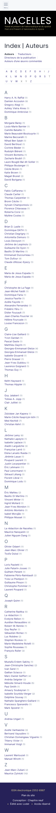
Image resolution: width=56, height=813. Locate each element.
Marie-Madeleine (17, 643)
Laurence (15, 366)
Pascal (11, 341)
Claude (12, 194)
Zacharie (13, 158)
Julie (15, 568)
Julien (15, 535)
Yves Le (14, 578)
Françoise (13, 449)
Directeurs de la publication (20, 57)
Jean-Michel (14, 291)
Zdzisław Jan (16, 413)
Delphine (13, 697)
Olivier (12, 546)
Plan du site (28, 795)
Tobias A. (13, 398)
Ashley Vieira (15, 108)
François (12, 650)
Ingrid (12, 503)
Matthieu (13, 344)
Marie (20, 133)
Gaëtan (13, 672)
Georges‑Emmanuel (19, 352)
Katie (11, 172)
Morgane (13, 122)
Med (11, 420)
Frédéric (11, 309)
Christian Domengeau (21, 737)
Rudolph (13, 151)
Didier (13, 312)
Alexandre (16, 305)
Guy (11, 395)
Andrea (12, 718)
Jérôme (16, 244)
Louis (12, 240)
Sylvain (16, 204)
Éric (12, 467)
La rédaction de (18, 528)
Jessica (12, 298)
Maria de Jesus (17, 273)
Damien (14, 101)
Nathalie (14, 438)
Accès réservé (42, 803)
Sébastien (14, 632)
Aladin (14, 445)
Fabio (13, 190)
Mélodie (17, 683)
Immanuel (13, 744)
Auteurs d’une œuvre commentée (23, 61)
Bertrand (15, 733)
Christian (15, 233)
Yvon (11, 337)
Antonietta (15, 237)
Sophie (14, 647)
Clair (11, 402)
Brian (12, 226)
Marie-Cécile (20, 417)
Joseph (12, 600)
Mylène (12, 215)
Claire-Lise (15, 334)
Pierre (12, 359)
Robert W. (14, 625)
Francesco (16, 704)
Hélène (13, 319)
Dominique (16, 111)
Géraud (12, 474)
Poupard (13, 460)
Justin (15, 463)
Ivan (10, 668)
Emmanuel (17, 254)
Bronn (11, 201)
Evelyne (12, 618)
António (14, 510)
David (13, 144)
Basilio (14, 251)
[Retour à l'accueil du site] (28, 23)
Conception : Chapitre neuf (28, 800)
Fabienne (18, 575)
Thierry (12, 740)
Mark (12, 707)
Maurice (15, 531)
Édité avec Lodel (19, 803)
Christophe (16, 585)
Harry (14, 97)
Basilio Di (14, 496)
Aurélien (15, 622)
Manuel (12, 758)
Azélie (12, 301)
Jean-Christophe (19, 665)
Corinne (12, 147)
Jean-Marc (14, 550)
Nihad (13, 140)
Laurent (13, 589)
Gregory (12, 104)
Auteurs (9, 54)
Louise (14, 323)
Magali (12, 176)
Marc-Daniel (15, 675)
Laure (19, 161)
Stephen (13, 640)
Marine (14, 137)
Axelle (14, 730)
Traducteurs (24, 54)
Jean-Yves (15, 362)
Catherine (14, 611)
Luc (11, 636)
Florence (15, 208)
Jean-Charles (16, 316)
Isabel (12, 513)
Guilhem (13, 571)
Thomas (15, 197)
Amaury (15, 690)
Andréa (13, 679)
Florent (11, 477)
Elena (15, 453)
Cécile (11, 169)
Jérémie (12, 456)
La (11, 615)
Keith (12, 380)
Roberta (12, 211)
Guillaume (15, 247)
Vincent (14, 154)
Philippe (15, 165)
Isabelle (13, 355)
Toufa (11, 553)
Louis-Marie (15, 126)
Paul (13, 470)
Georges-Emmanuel (19, 348)
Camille (13, 130)
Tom (11, 258)
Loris (11, 564)
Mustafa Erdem (17, 661)
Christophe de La (17, 287)
